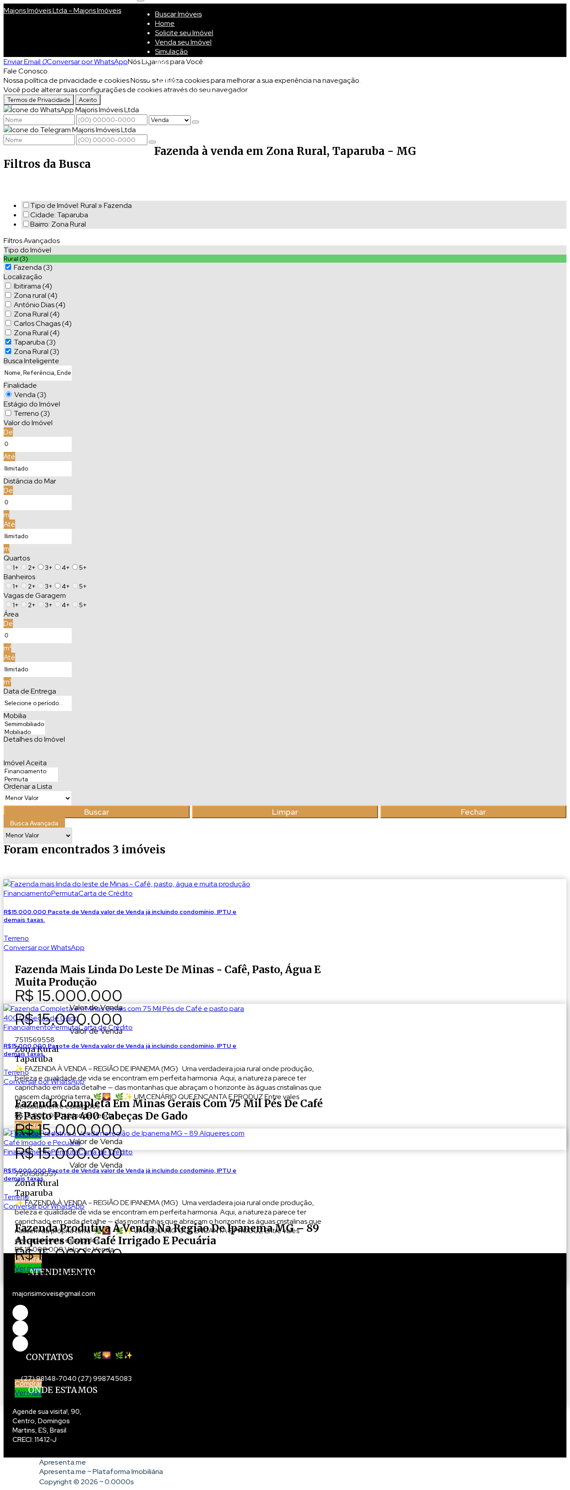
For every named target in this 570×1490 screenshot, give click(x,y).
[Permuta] (31, 779)
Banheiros (19, 576)
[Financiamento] (31, 771)
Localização (23, 276)
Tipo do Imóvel (27, 250)
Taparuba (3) (35, 342)
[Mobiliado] (24, 732)
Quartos (17, 558)
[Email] (20, 1344)
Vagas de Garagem (35, 595)
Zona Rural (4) (37, 314)
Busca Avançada (34, 823)
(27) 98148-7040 (49, 1378)
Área (11, 614)
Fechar (473, 812)
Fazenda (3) (33, 267)
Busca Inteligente (31, 360)
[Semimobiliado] (24, 724)
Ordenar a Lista (28, 786)
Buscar (96, 812)
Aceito (88, 100)
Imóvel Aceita (25, 762)
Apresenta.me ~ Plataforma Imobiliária (101, 1471)
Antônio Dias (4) (39, 304)
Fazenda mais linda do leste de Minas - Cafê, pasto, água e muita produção (168, 975)
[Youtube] (20, 1328)
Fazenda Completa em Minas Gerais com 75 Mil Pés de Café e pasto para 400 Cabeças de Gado (169, 1109)
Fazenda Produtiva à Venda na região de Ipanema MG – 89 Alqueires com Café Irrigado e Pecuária (167, 1234)
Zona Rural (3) (36, 351)
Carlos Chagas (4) (43, 323)
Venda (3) (30, 394)
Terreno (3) (32, 413)
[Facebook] (20, 1312)
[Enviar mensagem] (195, 122)
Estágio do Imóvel (32, 404)
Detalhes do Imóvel (34, 739)
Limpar (285, 812)
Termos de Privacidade (38, 100)
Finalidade (20, 385)
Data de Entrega (30, 691)
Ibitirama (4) (33, 286)
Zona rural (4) (35, 295)
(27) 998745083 (105, 1378)
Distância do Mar (30, 481)
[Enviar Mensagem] (152, 142)
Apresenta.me (62, 1462)
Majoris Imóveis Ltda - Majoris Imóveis (62, 10)
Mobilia (15, 715)
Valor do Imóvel (28, 422)
